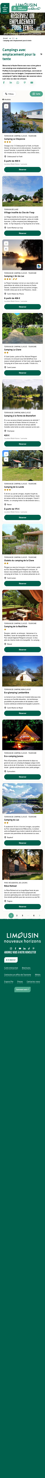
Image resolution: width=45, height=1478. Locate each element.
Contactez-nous (33, 981)
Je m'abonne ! (11, 960)
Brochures (26, 967)
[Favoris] (39, 8)
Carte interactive (11, 967)
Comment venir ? (22, 989)
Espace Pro (8, 981)
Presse (20, 981)
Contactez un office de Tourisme (17, 974)
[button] (32, 8)
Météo (37, 974)
